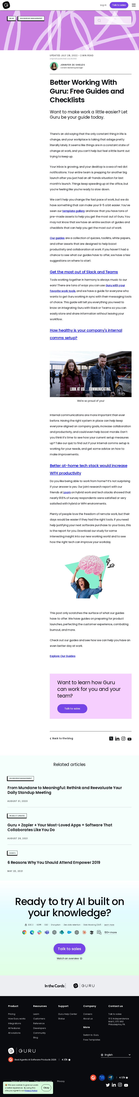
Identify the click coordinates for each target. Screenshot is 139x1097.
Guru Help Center (67, 1014)
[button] (133, 5)
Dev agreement (43, 1081)
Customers (39, 1018)
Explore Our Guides (62, 656)
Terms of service (20, 1081)
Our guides (57, 238)
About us (88, 1018)
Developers (39, 1028)
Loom (67, 492)
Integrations (14, 1023)
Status (61, 1018)
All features (14, 1028)
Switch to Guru (91, 1035)
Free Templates (91, 1039)
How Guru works (16, 1018)
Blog (35, 1037)
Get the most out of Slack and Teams (84, 272)
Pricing (11, 1014)
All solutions (14, 1033)
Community (39, 1033)
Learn (36, 1014)
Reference (39, 1023)
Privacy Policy (31, 1090)
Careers (87, 1014)
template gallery (73, 211)
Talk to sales (119, 5)
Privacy (61, 1081)
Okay (46, 1087)
